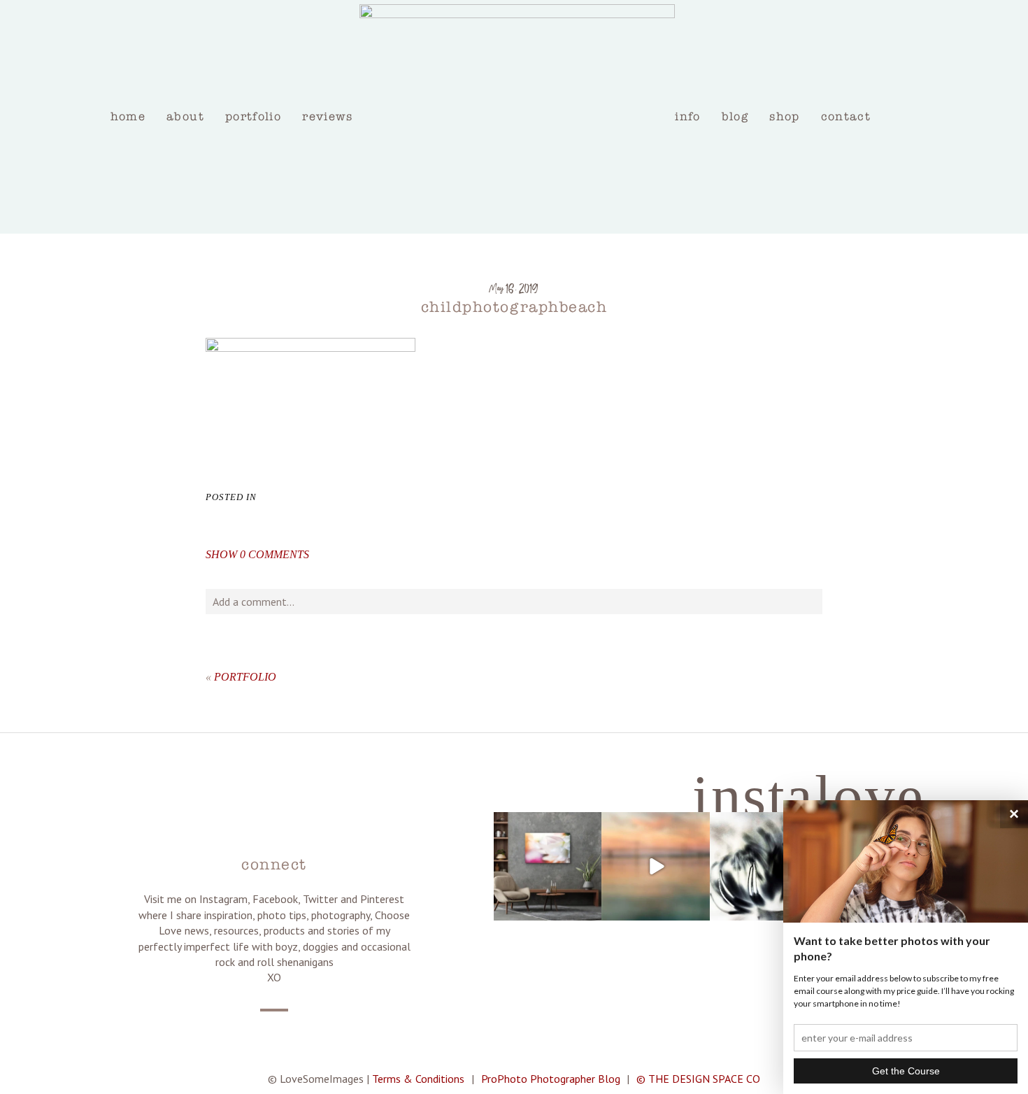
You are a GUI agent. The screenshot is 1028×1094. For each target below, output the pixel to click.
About (185, 116)
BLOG (735, 116)
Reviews (327, 116)
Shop (784, 116)
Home (127, 116)
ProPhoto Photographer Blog (550, 1079)
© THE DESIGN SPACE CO (698, 1079)
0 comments (257, 554)
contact (846, 116)
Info (687, 116)
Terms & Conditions (418, 1079)
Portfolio (253, 116)
